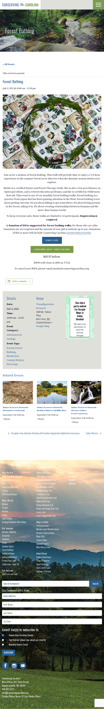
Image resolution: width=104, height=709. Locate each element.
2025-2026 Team (43, 567)
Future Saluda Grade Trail (45, 515)
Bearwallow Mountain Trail (46, 480)
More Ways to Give (43, 547)
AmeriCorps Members (10, 487)
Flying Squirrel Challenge (45, 476)
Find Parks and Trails (10, 574)
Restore (5, 511)
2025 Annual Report (9, 494)
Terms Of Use (21, 696)
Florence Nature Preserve (46, 483)
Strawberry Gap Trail (44, 490)
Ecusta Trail (40, 512)
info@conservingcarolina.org (15, 692)
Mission (5, 504)
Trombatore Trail (42, 494)
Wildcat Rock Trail (43, 501)
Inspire (4, 515)
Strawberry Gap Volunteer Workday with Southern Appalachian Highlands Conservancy (45, 433)
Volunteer (5, 539)
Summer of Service (43, 571)
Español (72, 480)
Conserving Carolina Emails (21, 635)
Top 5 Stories (7, 518)
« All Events (8, 64)
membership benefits (79, 232)
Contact (72, 483)
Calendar (73, 476)
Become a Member (9, 532)
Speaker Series (8, 546)
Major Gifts (40, 536)
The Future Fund (42, 525)
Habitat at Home (8, 553)
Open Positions (42, 564)
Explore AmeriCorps (43, 557)
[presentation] (18, 392)
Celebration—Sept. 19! (10, 564)
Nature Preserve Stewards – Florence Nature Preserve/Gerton (84, 410)
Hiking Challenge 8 (43, 472)
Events (10, 348)
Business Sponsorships (45, 533)
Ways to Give (42, 522)
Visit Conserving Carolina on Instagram (14, 665)
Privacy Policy (8, 696)
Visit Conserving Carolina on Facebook (5, 665)
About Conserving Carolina (12, 476)
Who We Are (7, 472)
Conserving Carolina (20, 5)
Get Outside (7, 570)
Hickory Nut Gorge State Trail (47, 508)
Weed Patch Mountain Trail (46, 497)
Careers (5, 490)
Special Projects (42, 543)
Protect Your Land (8, 560)
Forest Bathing (7, 550)
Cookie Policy (34, 696)
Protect (5, 507)
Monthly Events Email (18, 644)
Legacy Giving (41, 540)
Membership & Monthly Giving (47, 529)
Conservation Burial (9, 557)
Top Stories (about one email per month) (27, 640)
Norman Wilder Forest (44, 487)
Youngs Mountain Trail (44, 505)
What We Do (7, 500)
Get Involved (7, 528)
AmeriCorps (41, 553)
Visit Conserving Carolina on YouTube (23, 665)
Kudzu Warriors (92, 433)
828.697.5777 (8, 689)
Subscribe (6, 535)
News (71, 472)
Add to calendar (19, 281)
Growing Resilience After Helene (14, 522)
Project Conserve (42, 560)
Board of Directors (9, 480)
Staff (4, 483)
